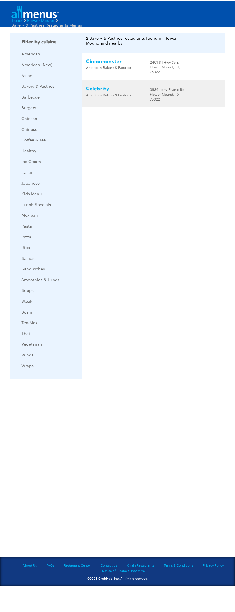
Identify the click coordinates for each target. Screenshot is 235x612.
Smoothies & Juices (40, 279)
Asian (26, 75)
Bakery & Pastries (37, 86)
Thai (25, 333)
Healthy (28, 151)
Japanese (30, 183)
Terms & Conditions (178, 565)
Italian (27, 172)
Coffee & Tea (33, 140)
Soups (27, 290)
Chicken (29, 118)
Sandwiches (33, 269)
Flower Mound (40, 20)
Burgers (28, 107)
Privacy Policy (213, 565)
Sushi (26, 312)
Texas (16, 20)
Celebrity (97, 89)
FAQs (50, 565)
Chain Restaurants (140, 565)
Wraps (27, 365)
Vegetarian (31, 344)
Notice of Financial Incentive (123, 570)
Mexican (29, 215)
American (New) (36, 64)
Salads (27, 258)
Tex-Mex (29, 322)
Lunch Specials (36, 204)
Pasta (26, 226)
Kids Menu (31, 193)
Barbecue (30, 97)
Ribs (25, 247)
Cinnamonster (104, 62)
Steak (26, 301)
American (30, 54)
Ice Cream (31, 161)
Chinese (29, 129)
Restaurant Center (77, 565)
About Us (30, 565)
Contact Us (109, 565)
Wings (27, 355)
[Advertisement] (53, 469)
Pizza (26, 237)
